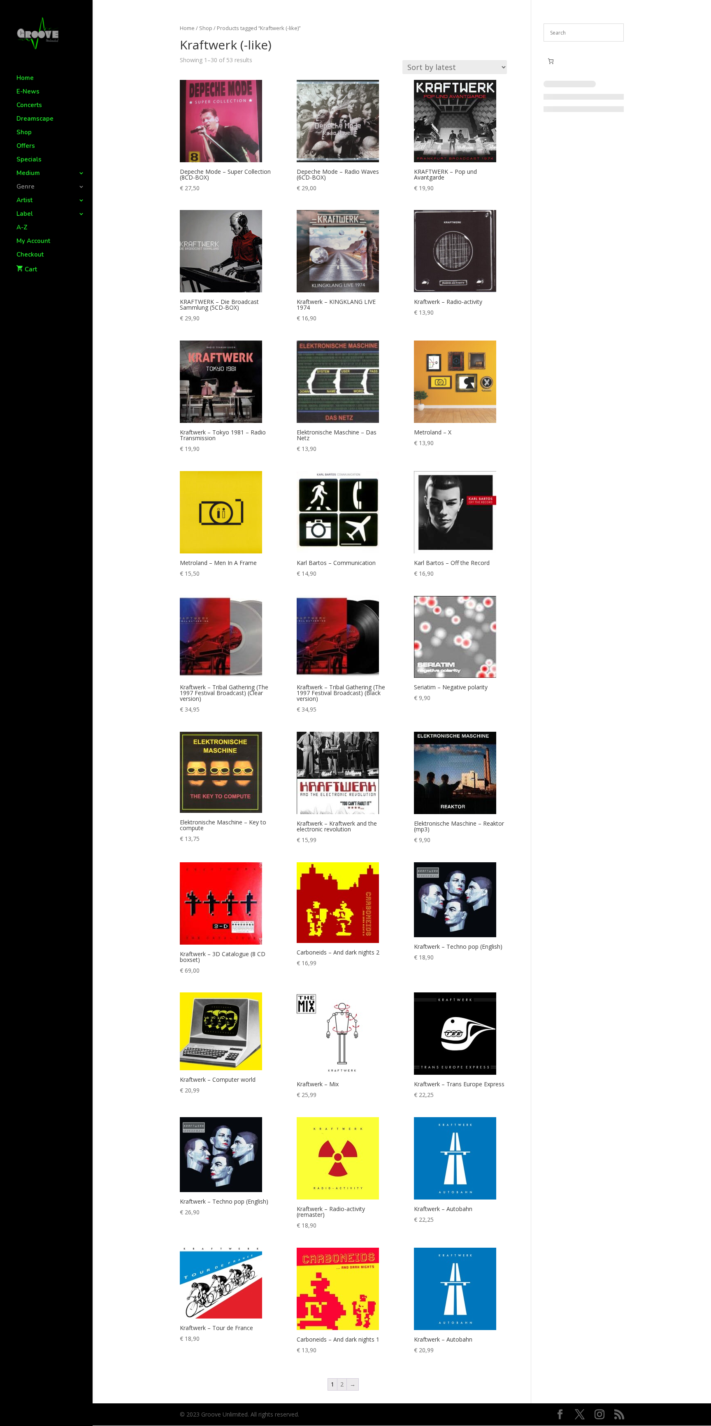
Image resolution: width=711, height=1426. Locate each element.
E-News (28, 92)
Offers (25, 146)
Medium (28, 173)
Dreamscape (34, 119)
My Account (33, 241)
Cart (31, 269)
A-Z (22, 227)
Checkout (30, 255)
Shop (24, 132)
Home (25, 78)
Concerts (29, 105)
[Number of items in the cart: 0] (551, 61)
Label (24, 214)
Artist (24, 200)
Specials (29, 159)
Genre (25, 187)
